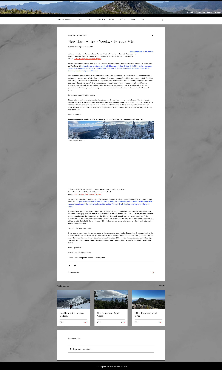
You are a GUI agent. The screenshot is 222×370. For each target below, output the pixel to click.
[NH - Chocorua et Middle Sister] (148, 299)
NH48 (89, 20)
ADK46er (121, 20)
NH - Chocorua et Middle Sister (146, 314)
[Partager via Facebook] (69, 265)
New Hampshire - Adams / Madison (72, 314)
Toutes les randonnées (65, 20)
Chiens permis (100, 258)
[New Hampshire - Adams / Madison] (73, 299)
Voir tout (162, 286)
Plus (142, 20)
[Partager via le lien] (75, 265)
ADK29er (133, 20)
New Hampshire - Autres (84, 258)
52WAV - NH (100, 20)
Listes (80, 20)
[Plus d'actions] (152, 35)
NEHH (111, 20)
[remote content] (111, 165)
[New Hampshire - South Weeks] (111, 299)
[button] (162, 20)
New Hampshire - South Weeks (108, 314)
